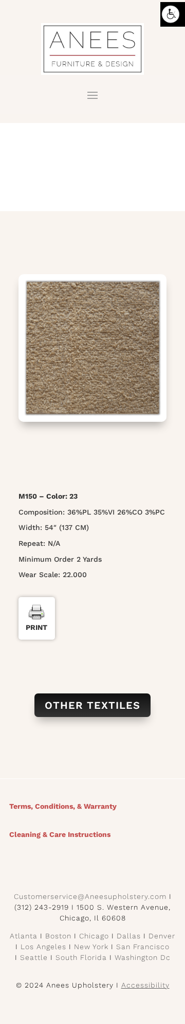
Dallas (129, 936)
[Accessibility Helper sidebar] (172, 14)
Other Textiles (92, 705)
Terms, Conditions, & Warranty (63, 806)
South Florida (81, 957)
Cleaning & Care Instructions (59, 834)
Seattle (34, 957)
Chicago (94, 936)
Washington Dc (143, 957)
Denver (162, 936)
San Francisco (143, 947)
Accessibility (145, 985)
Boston (58, 936)
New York (91, 947)
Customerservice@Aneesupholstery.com (90, 896)
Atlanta (24, 936)
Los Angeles (43, 947)
